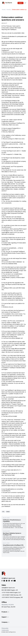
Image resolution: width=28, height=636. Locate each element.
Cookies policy (5, 630)
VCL (3, 511)
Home (3, 9)
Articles (9, 9)
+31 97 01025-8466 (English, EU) (11, 592)
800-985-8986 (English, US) (10, 590)
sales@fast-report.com (8, 587)
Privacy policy (5, 628)
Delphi (7, 511)
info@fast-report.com (8, 578)
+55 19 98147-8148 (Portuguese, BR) (12, 597)
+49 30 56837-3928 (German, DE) (11, 595)
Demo (20, 3)
